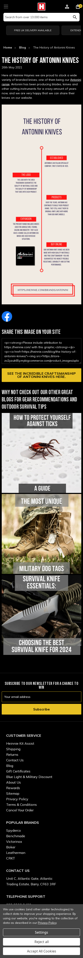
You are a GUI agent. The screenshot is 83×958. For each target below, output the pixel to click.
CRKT (10, 858)
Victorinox (14, 841)
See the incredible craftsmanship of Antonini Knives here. (41, 375)
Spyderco (13, 830)
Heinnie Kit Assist (20, 743)
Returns (12, 754)
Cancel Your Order (20, 810)
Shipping (13, 749)
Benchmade (15, 836)
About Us (13, 782)
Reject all (41, 941)
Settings (41, 932)
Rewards (13, 788)
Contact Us (15, 760)
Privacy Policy (17, 799)
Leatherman (15, 852)
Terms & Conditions (21, 804)
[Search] (75, 17)
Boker (10, 847)
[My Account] (67, 7)
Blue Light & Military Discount (29, 777)
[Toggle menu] (6, 6)
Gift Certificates (18, 771)
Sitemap (12, 793)
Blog (9, 765)
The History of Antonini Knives (40, 60)
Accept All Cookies (41, 951)
